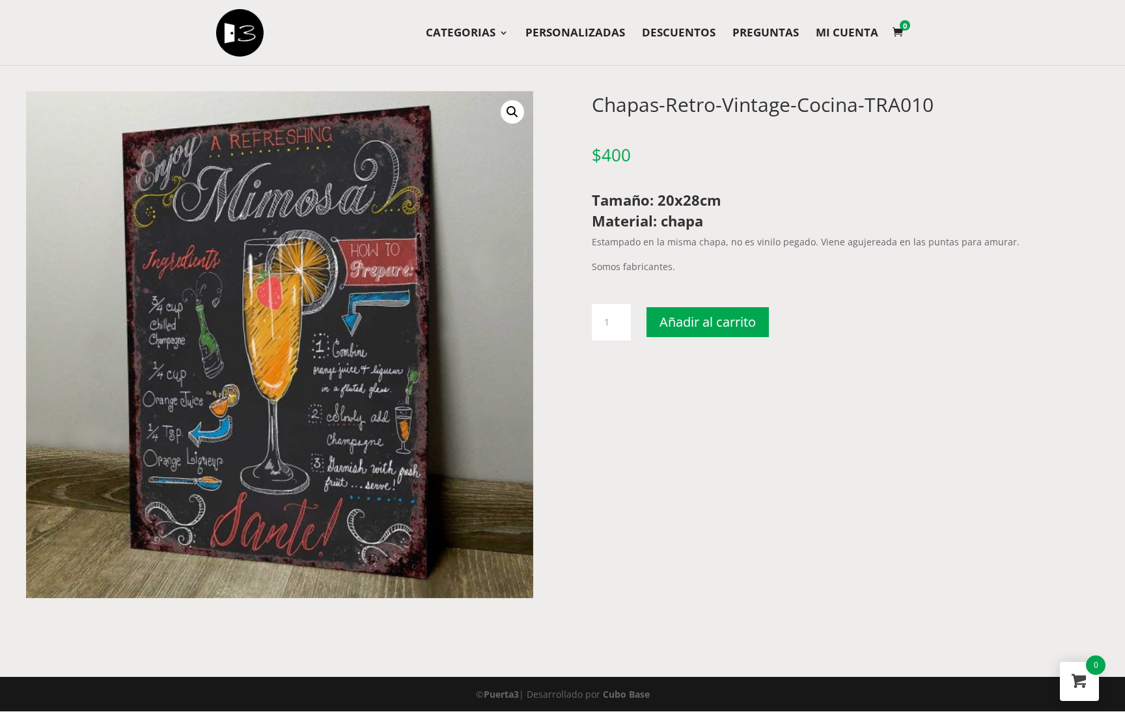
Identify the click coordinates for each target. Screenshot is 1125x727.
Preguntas (765, 34)
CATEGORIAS (460, 34)
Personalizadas (575, 34)
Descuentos (678, 34)
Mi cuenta (847, 34)
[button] (512, 112)
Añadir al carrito (708, 322)
